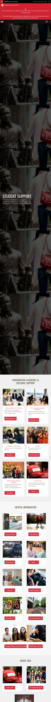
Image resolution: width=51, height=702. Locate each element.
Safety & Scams (10, 562)
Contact (34, 491)
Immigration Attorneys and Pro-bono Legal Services (19, 646)
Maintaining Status (10, 418)
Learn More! (10, 493)
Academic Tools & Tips (13, 446)
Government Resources (35, 618)
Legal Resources (33, 420)
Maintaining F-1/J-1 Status (13, 408)
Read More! (10, 455)
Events (37, 446)
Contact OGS (37, 481)
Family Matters (10, 618)
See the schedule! (34, 455)
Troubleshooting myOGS (35, 687)
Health (33, 562)
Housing (10, 590)
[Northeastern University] (11, 1)
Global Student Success (35, 646)
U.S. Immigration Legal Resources (37, 408)
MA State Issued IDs (34, 590)
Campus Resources (10, 534)
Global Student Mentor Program (14, 481)
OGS (2, 21)
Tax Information (33, 534)
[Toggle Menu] (47, 21)
